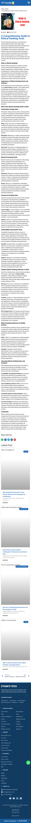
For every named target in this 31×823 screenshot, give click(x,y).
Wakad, (5, 789)
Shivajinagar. (14, 789)
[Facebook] (13, 798)
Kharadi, (9, 789)
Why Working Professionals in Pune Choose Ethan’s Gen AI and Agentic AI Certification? (14, 494)
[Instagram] (17, 798)
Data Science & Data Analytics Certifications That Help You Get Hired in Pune (15, 552)
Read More (5, 502)
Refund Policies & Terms (15, 806)
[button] (2, 439)
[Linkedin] (20, 798)
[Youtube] (10, 798)
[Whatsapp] (28, 762)
